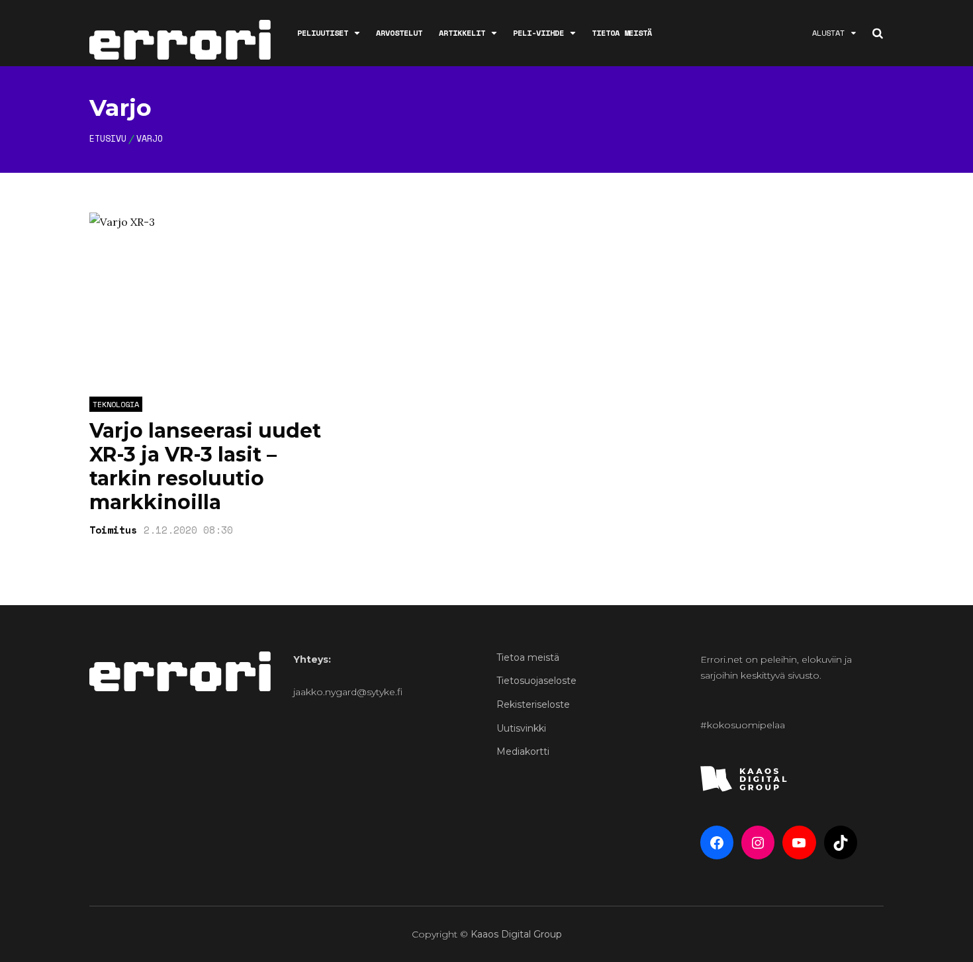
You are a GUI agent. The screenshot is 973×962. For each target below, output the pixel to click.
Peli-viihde (538, 32)
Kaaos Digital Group (516, 934)
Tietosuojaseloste (536, 681)
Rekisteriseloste (533, 704)
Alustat (828, 32)
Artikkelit (462, 32)
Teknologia (116, 404)
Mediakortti (522, 751)
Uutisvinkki (521, 728)
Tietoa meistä (622, 32)
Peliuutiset (322, 32)
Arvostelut (399, 32)
